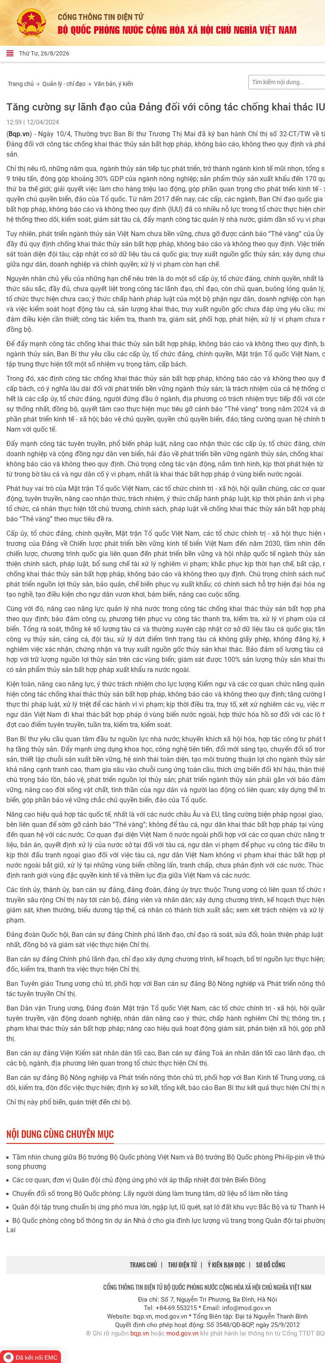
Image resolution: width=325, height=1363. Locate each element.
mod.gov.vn (182, 1333)
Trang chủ (21, 83)
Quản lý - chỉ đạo (63, 83)
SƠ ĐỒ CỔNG (270, 1264)
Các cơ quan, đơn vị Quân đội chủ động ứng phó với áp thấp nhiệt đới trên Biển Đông (139, 1180)
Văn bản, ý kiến (113, 83)
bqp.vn (139, 1333)
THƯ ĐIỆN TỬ (182, 1264)
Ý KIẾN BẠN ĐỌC (226, 1264)
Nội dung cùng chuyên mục (60, 1133)
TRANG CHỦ (143, 1264)
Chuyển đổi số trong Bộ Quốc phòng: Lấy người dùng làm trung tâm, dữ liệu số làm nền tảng (150, 1194)
